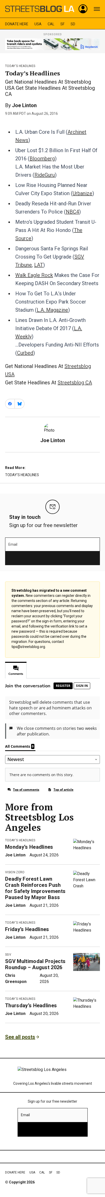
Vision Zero (15, 872)
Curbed (25, 353)
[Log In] (83, 9)
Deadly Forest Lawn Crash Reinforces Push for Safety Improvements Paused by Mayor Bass (35, 888)
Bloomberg (42, 158)
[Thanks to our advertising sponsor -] (52, 44)
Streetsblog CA (75, 382)
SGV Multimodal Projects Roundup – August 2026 (35, 964)
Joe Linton (24, 105)
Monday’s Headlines (29, 847)
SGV (8, 954)
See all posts (20, 1037)
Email (12, 544)
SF (62, 24)
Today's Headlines (20, 66)
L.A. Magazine (52, 310)
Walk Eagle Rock (34, 275)
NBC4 (72, 212)
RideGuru (44, 175)
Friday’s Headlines (27, 929)
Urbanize (82, 193)
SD (73, 24)
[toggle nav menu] (97, 9)
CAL (51, 24)
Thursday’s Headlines (31, 1005)
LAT (38, 265)
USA (38, 24)
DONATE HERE (16, 24)
